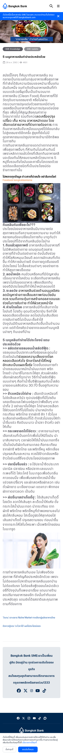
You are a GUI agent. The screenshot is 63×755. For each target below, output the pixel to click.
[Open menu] (58, 6)
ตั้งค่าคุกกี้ (9, 749)
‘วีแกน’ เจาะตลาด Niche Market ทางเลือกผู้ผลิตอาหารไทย (29, 617)
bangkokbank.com (27, 17)
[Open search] (51, 6)
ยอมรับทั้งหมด (28, 749)
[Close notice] (58, 16)
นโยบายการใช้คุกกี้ (29, 742)
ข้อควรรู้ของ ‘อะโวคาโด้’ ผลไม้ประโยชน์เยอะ (22, 626)
